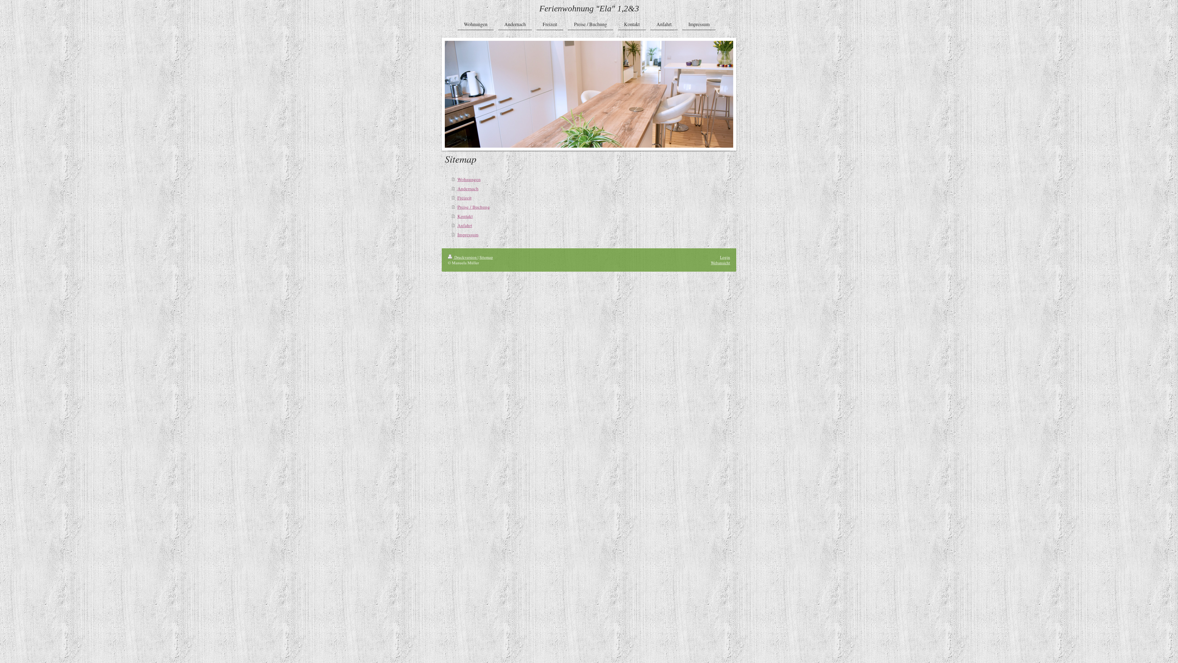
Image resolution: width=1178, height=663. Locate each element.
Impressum (468, 234)
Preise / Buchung (473, 207)
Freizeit (464, 198)
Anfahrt (464, 225)
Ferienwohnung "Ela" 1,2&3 (589, 8)
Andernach (468, 188)
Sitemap (486, 257)
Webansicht (720, 263)
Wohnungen (469, 179)
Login (725, 257)
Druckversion (465, 257)
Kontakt (465, 216)
